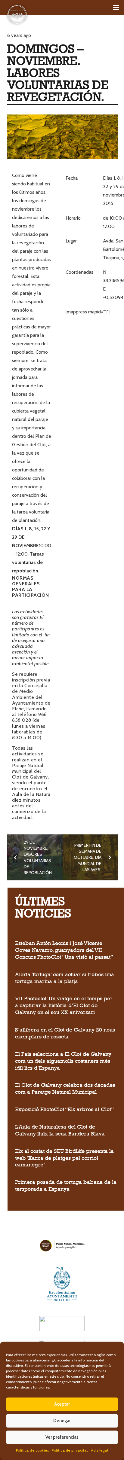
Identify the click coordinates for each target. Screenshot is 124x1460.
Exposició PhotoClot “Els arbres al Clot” (64, 1109)
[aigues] (62, 1323)
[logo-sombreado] (17, 14)
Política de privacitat (70, 1450)
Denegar (62, 1420)
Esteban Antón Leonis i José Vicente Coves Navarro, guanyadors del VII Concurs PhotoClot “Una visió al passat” (64, 950)
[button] (116, 8)
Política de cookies (32, 1450)
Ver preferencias (62, 1437)
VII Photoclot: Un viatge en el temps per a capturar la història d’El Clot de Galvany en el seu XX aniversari (64, 1005)
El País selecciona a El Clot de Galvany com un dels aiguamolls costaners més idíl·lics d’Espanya (63, 1061)
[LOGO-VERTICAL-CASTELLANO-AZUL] (62, 1283)
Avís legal (99, 1450)
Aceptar (62, 1404)
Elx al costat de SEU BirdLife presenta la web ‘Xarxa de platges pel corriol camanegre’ (64, 1158)
